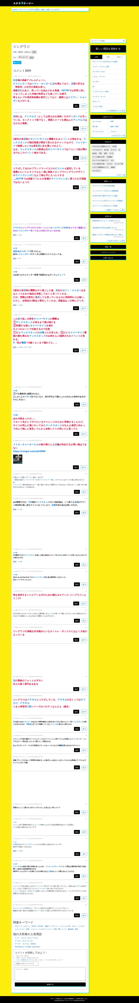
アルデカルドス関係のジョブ (101, 146)
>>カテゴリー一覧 (118, 136)
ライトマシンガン (24, 175)
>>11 (24, 347)
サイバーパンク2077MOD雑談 (103, 186)
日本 (15, 80)
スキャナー (27, 722)
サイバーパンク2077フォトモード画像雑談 (108, 201)
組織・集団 (45, 10)
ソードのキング (97, 150)
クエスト (113, 131)
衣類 (27, 929)
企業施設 (109, 157)
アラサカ (17, 227)
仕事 (42, 332)
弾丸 (52, 480)
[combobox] (108, 41)
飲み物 (94, 153)
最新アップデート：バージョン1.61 (57, 926)
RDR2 (33, 944)
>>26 (20, 305)
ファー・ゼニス (20, 938)
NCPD (34, 926)
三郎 (29, 706)
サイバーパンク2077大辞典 (29, 10)
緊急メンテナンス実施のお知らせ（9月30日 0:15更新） (108, 235)
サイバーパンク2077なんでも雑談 (105, 62)
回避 (54, 505)
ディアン (113, 150)
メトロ (16, 444)
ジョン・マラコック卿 (100, 67)
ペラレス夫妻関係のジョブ (100, 167)
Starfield (36, 947)
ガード (76, 116)
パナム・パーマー (99, 77)
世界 (26, 908)
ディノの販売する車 (98, 157)
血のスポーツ (23, 251)
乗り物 (94, 126)
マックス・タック (99, 96)
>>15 (20, 509)
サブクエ (78, 886)
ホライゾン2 (32, 938)
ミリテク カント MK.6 (100, 91)
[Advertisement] (50, 27)
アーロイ (18, 941)
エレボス (95, 82)
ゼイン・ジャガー (71, 290)
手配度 (28, 724)
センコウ (54, 227)
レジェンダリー (24, 230)
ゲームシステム (98, 131)
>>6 (19, 235)
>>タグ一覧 (120, 175)
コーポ (27, 891)
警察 (24, 342)
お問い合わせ (108, 258)
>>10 (20, 347)
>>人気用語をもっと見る (116, 111)
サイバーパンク (19, 908)
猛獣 (105, 153)
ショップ (24, 57)
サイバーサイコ (38, 139)
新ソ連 (106, 150)
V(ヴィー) (18, 926)
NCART (40, 926)
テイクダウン (29, 844)
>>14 (15, 553)
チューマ (61, 274)
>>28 (20, 851)
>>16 (20, 562)
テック (61, 227)
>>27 (29, 347)
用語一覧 (108, 247)
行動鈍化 (16, 844)
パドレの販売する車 (98, 164)
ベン (65, 139)
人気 (96, 57)
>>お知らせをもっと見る (116, 241)
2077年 (65, 90)
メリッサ (54, 724)
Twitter (17, 62)
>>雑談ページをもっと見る (115, 210)
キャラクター (97, 121)
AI (119, 150)
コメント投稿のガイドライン (25, 960)
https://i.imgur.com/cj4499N (29, 451)
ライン (74, 739)
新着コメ (120, 57)
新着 (108, 57)
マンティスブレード (53, 866)
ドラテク (109, 164)
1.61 (41, 477)
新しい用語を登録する (108, 48)
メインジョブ (18, 485)
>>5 (15, 248)
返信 (76, 106)
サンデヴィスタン (99, 72)
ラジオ (111, 153)
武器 (112, 121)
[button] (17, 459)
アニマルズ (30, 116)
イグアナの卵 (97, 106)
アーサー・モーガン (22, 944)
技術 (51, 871)
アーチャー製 (119, 164)
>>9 (15, 390)
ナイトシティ (20, 83)
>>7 (19, 258)
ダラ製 (114, 146)
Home (14, 10)
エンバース (17, 886)
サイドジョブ (44, 480)
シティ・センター (41, 83)
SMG (66, 227)
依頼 (15, 251)
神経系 (113, 167)
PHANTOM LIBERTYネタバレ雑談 (105, 196)
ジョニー (16, 891)
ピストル (59, 168)
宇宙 (100, 153)
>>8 (14, 822)
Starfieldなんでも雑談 (23, 947)
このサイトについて (108, 252)
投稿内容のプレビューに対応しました (106, 221)
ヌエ (112, 160)
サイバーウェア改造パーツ (100, 160)
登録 (34, 52)
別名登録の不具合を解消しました (104, 228)
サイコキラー (96, 171)
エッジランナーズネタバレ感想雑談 (105, 191)
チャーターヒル (30, 444)
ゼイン (18, 477)
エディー (37, 911)
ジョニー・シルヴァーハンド (41, 929)
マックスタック (28, 149)
